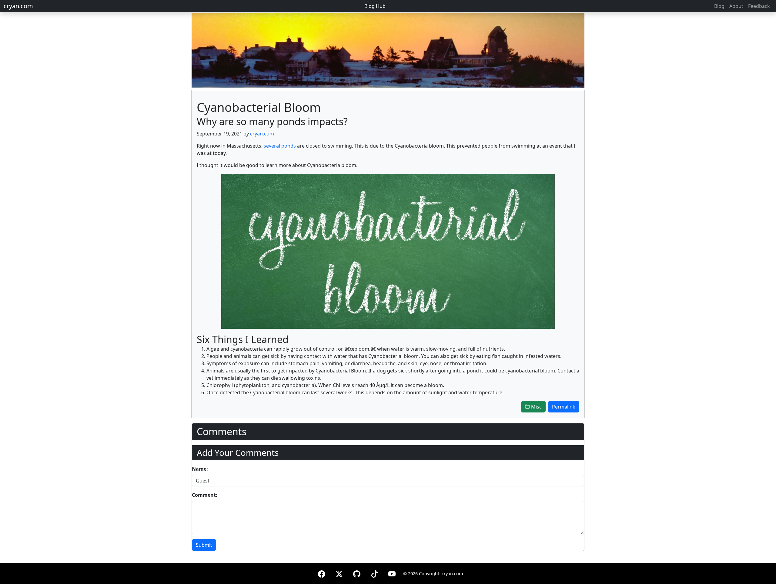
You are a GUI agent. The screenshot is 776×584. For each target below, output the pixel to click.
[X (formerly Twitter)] (339, 573)
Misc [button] (536, 406)
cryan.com (18, 6)
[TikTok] (374, 573)
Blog (719, 6)
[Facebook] (321, 573)
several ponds (280, 145)
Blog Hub (375, 6)
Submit (204, 545)
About (736, 6)
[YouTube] (392, 573)
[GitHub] (356, 573)
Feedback (759, 6)
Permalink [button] (563, 406)
